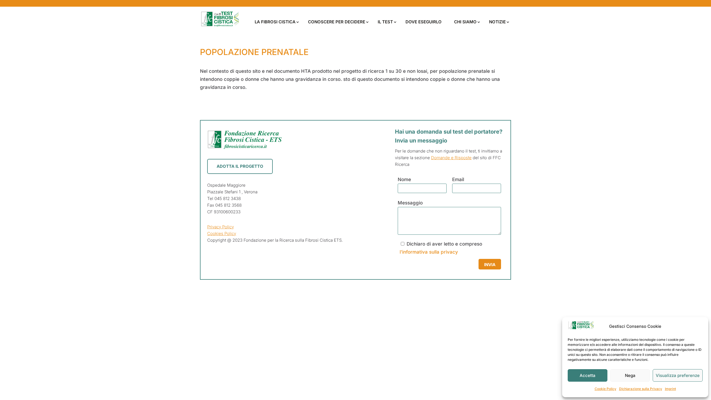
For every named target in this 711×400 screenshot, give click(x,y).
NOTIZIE (497, 21)
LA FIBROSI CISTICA (275, 21)
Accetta (587, 375)
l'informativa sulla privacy (429, 252)
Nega (630, 375)
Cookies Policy (221, 233)
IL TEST (385, 21)
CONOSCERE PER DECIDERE (336, 21)
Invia (489, 264)
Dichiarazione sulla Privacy (640, 389)
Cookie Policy (605, 389)
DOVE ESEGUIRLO (423, 21)
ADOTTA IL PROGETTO (240, 166)
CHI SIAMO (465, 21)
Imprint (670, 389)
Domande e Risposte (451, 157)
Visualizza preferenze (678, 375)
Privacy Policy (220, 226)
